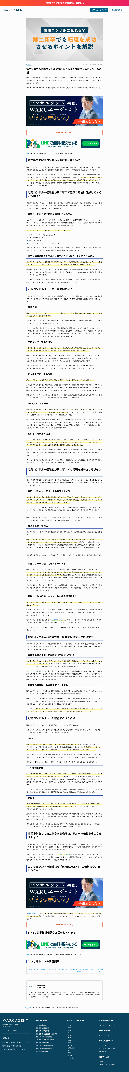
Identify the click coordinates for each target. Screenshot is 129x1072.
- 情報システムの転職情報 (43, 1037)
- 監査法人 (70, 1045)
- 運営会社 (102, 1045)
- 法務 (69, 1043)
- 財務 (69, 1033)
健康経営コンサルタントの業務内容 (79, 970)
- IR (68, 1050)
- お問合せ (102, 1051)
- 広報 (69, 1053)
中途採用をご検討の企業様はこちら (14, 1043)
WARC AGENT (32, 913)
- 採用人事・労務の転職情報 (44, 1046)
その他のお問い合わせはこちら (12, 1049)
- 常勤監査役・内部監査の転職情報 (46, 1034)
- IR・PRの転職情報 (41, 1051)
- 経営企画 (70, 1048)
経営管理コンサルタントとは (58, 969)
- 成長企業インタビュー (107, 1035)
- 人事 (69, 1038)
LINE (28, 153)
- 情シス (69, 1055)
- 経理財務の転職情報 (42, 1031)
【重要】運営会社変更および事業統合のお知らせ (64, 3)
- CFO (69, 1025)
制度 (30, 1008)
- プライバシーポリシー (107, 1048)
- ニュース (70, 1058)
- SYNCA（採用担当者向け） (108, 1064)
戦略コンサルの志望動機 (37, 969)
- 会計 (69, 1028)
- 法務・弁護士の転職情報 (43, 1049)
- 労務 (69, 1040)
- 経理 (69, 1030)
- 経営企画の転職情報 (42, 1043)
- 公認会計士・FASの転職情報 (44, 1040)
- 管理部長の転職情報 (42, 1028)
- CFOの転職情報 (40, 1025)
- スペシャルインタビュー (107, 1025)
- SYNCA (102, 1062)
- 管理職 (69, 1035)
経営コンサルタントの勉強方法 (100, 970)
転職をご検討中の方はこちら (11, 1046)
